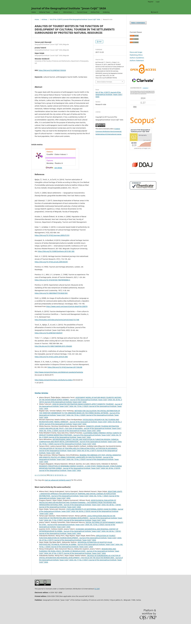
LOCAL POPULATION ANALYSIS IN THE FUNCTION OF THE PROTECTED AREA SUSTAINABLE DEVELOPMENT (77, 517)
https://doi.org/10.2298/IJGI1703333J (52, 70)
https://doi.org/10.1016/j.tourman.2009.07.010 (52, 235)
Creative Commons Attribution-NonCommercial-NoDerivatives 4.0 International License (109, 131)
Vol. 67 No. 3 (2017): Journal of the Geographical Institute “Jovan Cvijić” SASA (75, 19)
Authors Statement (137, 60)
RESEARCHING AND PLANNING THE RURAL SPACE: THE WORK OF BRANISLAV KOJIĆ (77, 550)
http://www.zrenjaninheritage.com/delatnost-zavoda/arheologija (59, 372)
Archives (44, 19)
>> (66, 475)
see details (58, 168)
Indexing (106, 12)
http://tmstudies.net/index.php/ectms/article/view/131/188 (57, 320)
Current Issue (82, 12)
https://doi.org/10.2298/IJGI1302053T (48, 333)
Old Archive (67, 12)
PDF (100, 42)
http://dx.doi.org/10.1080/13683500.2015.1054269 (53, 346)
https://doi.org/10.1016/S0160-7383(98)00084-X (52, 280)
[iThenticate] (143, 189)
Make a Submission (138, 23)
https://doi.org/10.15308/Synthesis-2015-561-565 (56, 251)
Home (33, 12)
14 (60, 475)
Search (155, 12)
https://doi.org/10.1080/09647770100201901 (51, 293)
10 (51, 475)
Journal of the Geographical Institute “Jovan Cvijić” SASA (68, 8)
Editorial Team (44, 12)
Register (150, 2)
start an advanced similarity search (58, 480)
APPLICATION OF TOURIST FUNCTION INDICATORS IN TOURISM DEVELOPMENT (77, 537)
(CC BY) (97, 589)
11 (53, 475)
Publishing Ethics (136, 55)
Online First (95, 12)
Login (158, 2)
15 (62, 475)
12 (55, 475)
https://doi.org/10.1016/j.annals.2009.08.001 (51, 262)
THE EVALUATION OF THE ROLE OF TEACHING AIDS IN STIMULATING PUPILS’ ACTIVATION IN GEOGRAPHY (78, 448)
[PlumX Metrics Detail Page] (38, 155)
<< (35, 475)
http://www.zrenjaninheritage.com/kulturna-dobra (54, 380)
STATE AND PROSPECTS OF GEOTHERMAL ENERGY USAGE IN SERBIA (91, 509)
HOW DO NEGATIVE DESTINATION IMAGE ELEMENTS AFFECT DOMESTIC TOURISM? (83, 404)
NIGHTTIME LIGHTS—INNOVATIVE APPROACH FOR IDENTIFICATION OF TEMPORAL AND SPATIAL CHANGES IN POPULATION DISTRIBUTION (80, 493)
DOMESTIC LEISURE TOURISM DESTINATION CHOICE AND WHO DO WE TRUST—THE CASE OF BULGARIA (79, 427)
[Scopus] (143, 125)
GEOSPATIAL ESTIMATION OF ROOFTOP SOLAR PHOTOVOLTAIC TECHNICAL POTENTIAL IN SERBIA (75, 543)
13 (58, 475)
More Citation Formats (104, 82)
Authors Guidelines (137, 58)
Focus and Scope (136, 52)
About (55, 12)
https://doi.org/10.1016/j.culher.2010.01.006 (51, 357)
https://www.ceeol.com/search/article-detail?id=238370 (66, 306)
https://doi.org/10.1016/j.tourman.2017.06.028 (65, 367)
